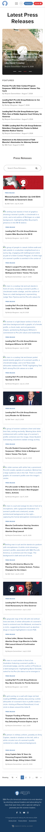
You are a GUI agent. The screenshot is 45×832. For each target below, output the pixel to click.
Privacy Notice (22, 821)
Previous (6, 51)
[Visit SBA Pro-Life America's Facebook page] (17, 812)
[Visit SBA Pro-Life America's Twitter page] (20, 812)
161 (37, 777)
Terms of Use (12, 821)
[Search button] (36, 168)
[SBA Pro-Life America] (5, 3)
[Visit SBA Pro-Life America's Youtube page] (24, 812)
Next (38, 51)
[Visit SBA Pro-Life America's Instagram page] (28, 812)
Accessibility (33, 821)
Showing (5, 777)
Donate (37, 3)
